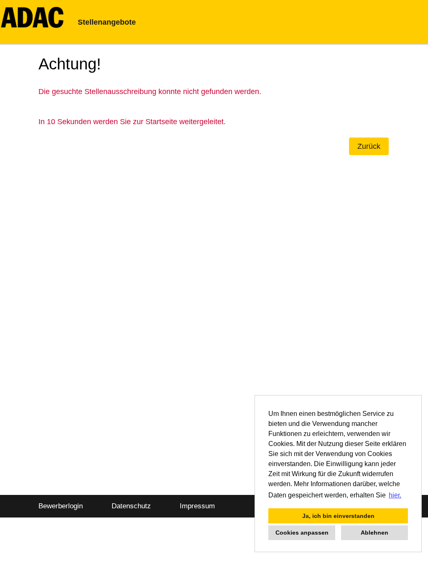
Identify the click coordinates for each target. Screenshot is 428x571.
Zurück (368, 146)
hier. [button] (395, 495)
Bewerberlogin (60, 506)
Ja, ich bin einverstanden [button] (338, 515)
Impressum (197, 506)
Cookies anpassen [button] (302, 532)
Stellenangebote (107, 22)
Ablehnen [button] (374, 532)
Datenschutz (131, 506)
